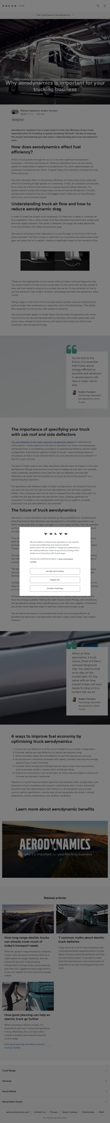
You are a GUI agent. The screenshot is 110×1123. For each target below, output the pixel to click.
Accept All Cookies (55, 571)
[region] (55, 561)
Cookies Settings (55, 588)
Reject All (55, 580)
